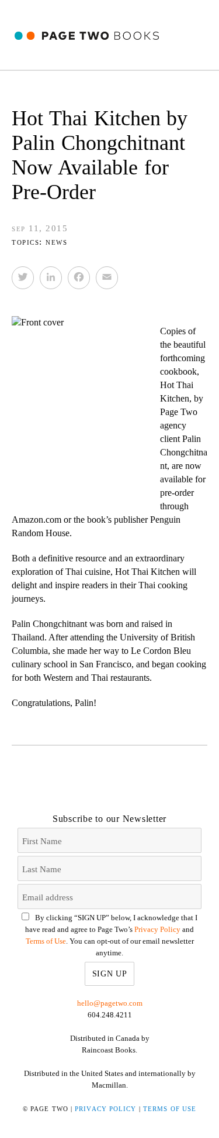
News (56, 241)
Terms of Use (46, 941)
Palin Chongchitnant (183, 452)
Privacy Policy (157, 929)
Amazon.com (36, 520)
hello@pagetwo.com (109, 1003)
